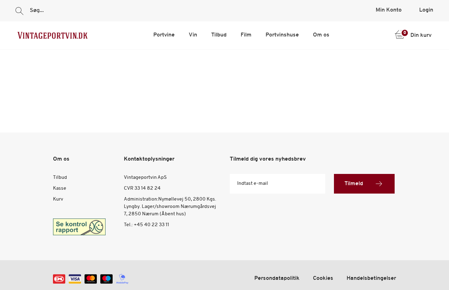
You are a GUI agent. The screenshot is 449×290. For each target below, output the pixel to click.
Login (426, 10)
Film (246, 35)
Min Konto (389, 10)
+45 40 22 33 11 (151, 225)
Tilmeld (353, 184)
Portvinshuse (282, 35)
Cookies (323, 278)
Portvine (164, 35)
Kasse (59, 188)
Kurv (58, 199)
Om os (321, 35)
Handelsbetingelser (371, 278)
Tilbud (219, 35)
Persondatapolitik (277, 278)
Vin (193, 35)
